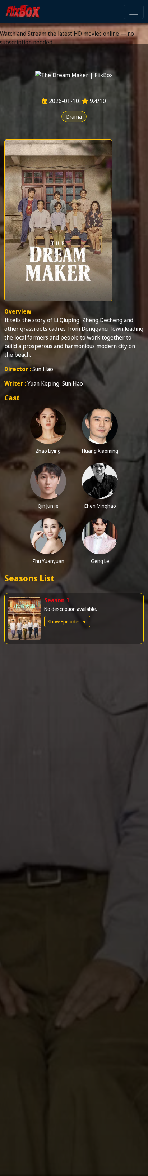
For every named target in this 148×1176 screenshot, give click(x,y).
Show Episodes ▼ (67, 621)
